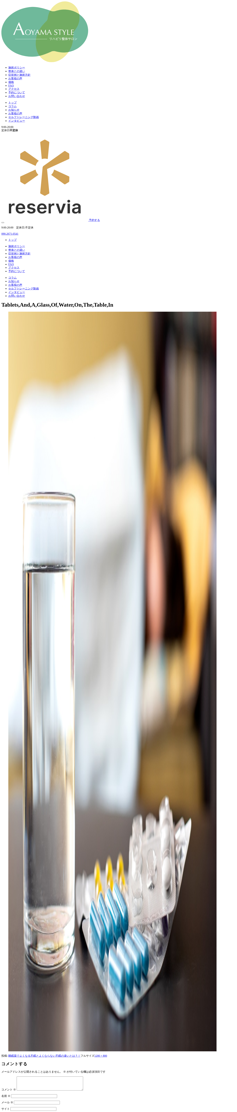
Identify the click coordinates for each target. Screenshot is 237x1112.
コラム (12, 106)
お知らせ (13, 109)
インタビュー (16, 120)
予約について (16, 92)
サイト (5, 1108)
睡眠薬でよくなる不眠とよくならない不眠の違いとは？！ (44, 1055)
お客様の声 (15, 78)
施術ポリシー (16, 67)
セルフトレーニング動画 (23, 117)
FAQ (11, 85)
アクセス (13, 88)
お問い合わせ (16, 96)
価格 (11, 82)
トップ (12, 102)
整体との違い (16, 71)
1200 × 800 (100, 1055)
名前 (5, 1095)
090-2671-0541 (9, 233)
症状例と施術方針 (19, 74)
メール (7, 1102)
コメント (8, 1089)
